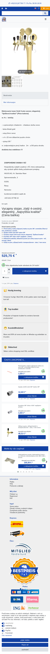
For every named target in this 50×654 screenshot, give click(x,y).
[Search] (45, 13)
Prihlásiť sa (13, 494)
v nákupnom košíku (29, 271)
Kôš (11, 498)
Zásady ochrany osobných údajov (21, 508)
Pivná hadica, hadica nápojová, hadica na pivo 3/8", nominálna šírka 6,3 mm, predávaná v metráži (30, 367)
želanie (6, 277)
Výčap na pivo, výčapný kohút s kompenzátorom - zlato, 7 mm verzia (25, 242)
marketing (8, 625)
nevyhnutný (9, 623)
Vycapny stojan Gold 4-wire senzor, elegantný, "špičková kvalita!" (24, 234)
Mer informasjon (9, 102)
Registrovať (14, 496)
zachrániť (25, 649)
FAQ (11, 484)
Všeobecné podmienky (17, 512)
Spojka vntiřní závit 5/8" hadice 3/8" (14, 232)
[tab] (25, 95)
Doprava (15, 283)
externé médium (10, 628)
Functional (8, 633)
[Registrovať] (2, 8)
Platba (12, 482)
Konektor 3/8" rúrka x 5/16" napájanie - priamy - (18, 236)
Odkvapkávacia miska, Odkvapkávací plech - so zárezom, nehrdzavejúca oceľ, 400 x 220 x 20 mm (31, 456)
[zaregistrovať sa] (6, 8)
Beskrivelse (7, 95)
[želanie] (38, 8)
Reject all (25, 645)
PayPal (7, 630)
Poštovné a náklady (16, 486)
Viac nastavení (7, 635)
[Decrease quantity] (9, 272)
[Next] (35, 51)
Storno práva (14, 506)
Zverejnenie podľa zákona (18, 510)
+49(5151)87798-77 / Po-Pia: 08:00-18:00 (25, 3)
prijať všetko (25, 640)
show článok (32, 396)
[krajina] (35, 8)
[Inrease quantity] (9, 269)
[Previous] (15, 51)
